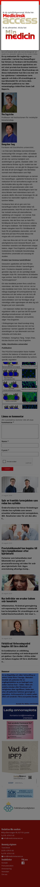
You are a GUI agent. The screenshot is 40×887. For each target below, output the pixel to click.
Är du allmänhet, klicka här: (15, 27)
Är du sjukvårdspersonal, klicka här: (18, 12)
